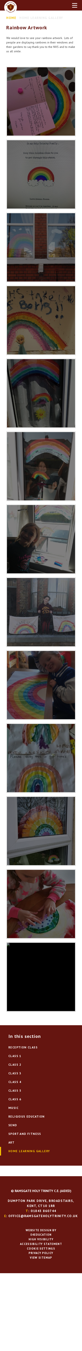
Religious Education (26, 1116)
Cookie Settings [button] (41, 1248)
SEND (12, 1125)
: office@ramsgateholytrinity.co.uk (41, 1216)
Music (13, 1108)
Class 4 (14, 1082)
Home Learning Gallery (41, 18)
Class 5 (14, 1090)
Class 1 (14, 1056)
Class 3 (14, 1073)
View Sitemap (41, 1257)
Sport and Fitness (24, 1134)
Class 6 (14, 1099)
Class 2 (14, 1065)
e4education (41, 1235)
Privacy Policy (41, 1253)
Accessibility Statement (41, 1244)
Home (11, 18)
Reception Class (23, 1047)
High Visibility (41, 1239)
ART (11, 1142)
